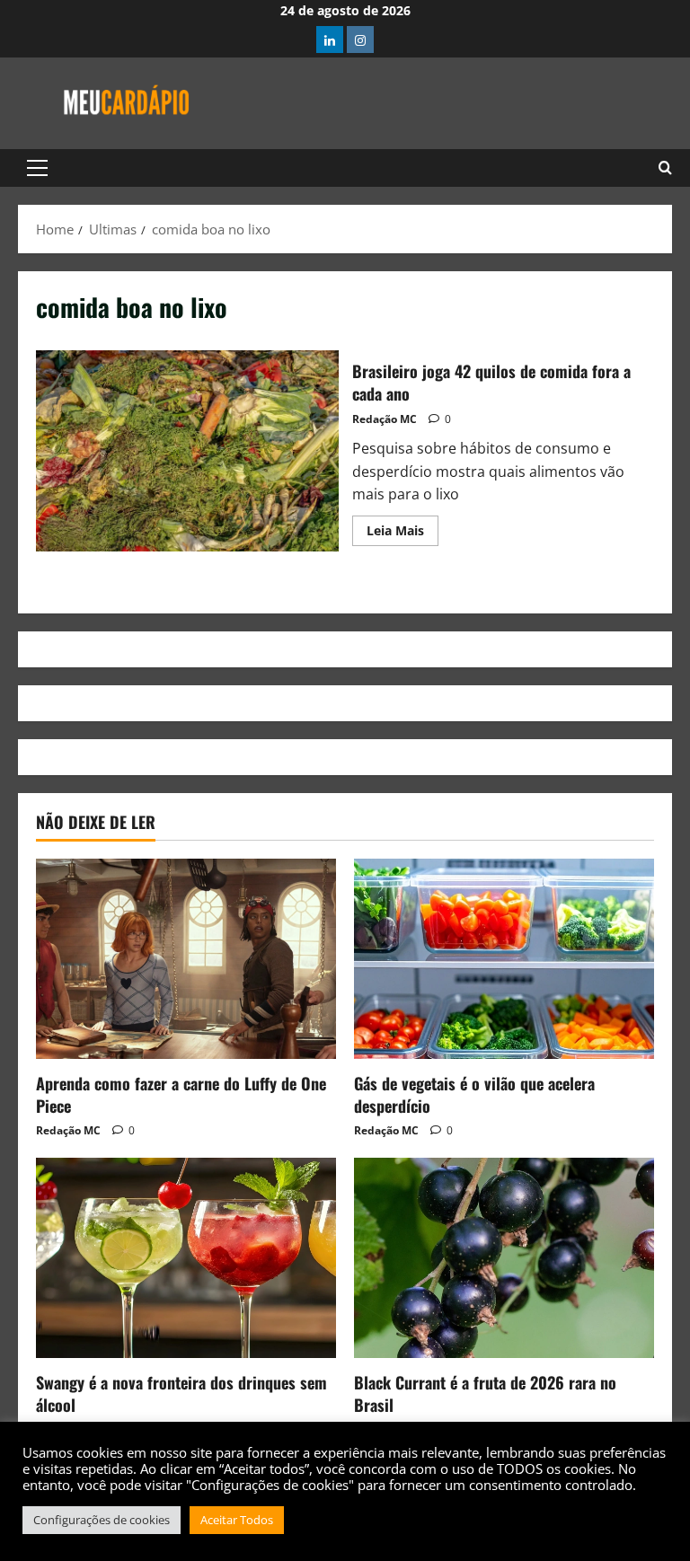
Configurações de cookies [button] (101, 1520)
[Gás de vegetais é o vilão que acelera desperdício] (504, 959)
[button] (37, 168)
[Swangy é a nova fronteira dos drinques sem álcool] (186, 1258)
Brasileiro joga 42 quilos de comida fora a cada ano (187, 450)
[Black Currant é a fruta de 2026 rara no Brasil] (504, 1258)
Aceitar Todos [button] (236, 1520)
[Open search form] (665, 168)
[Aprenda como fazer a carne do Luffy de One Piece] (186, 959)
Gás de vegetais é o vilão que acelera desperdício (474, 1094)
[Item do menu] (329, 39)
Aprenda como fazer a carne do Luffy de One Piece (181, 1094)
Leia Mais (402, 527)
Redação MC (384, 419)
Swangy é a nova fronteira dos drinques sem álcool (181, 1393)
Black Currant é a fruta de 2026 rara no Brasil (485, 1393)
